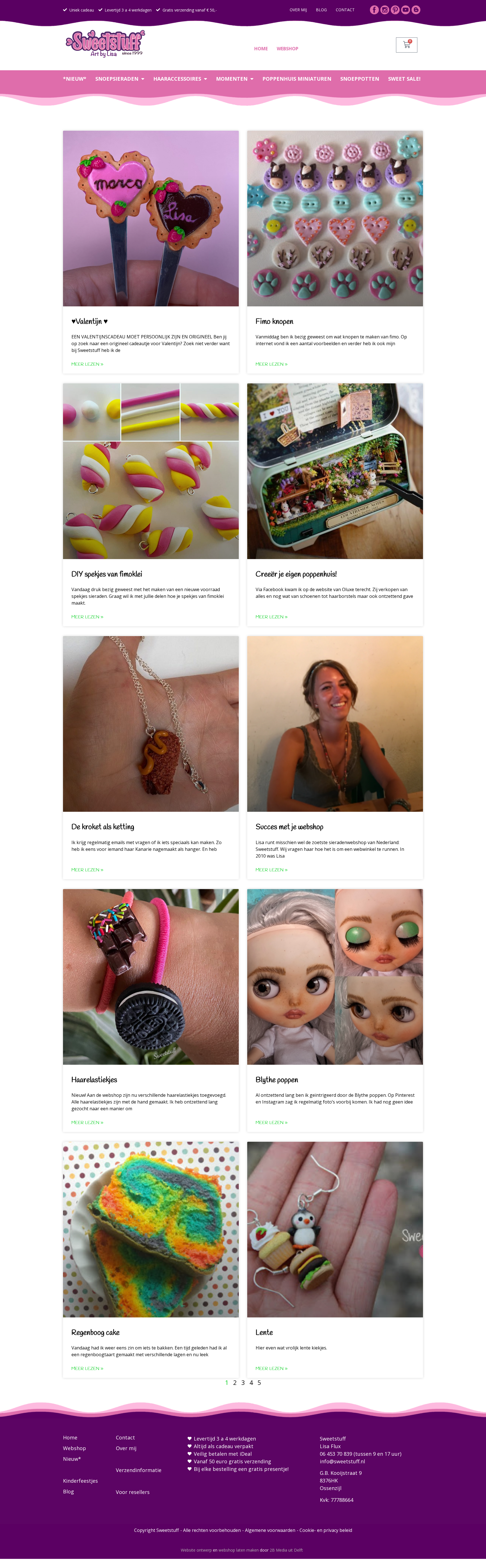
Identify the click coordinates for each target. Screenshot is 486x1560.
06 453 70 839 (336, 1453)
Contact (345, 9)
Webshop (287, 49)
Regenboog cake (95, 1333)
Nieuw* (72, 1458)
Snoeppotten (359, 78)
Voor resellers (133, 1492)
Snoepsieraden (116, 78)
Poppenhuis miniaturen (296, 78)
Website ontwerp (196, 1550)
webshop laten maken (239, 1550)
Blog (321, 9)
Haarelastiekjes (94, 1080)
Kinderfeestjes (80, 1480)
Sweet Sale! (404, 78)
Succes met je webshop (289, 827)
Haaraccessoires (177, 78)
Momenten (232, 78)
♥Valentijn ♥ (89, 322)
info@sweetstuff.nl (342, 1461)
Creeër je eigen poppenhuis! (296, 574)
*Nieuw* (74, 78)
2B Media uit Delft (286, 1550)
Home (261, 49)
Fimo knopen (274, 322)
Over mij (298, 9)
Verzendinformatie (138, 1470)
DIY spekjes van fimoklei (106, 574)
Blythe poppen (277, 1080)
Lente (264, 1333)
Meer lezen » (87, 364)
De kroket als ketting (102, 827)
